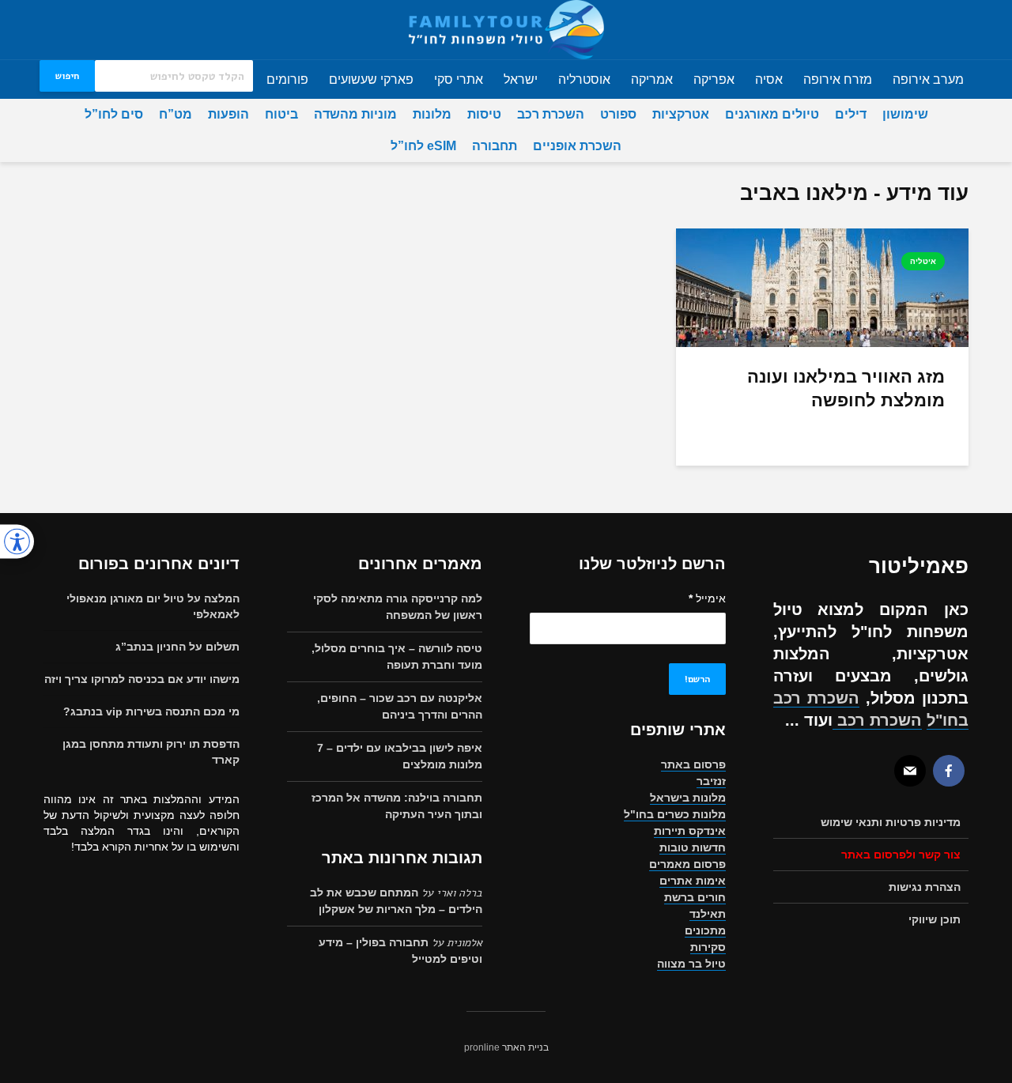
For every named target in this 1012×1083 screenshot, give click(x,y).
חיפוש (67, 76)
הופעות (228, 114)
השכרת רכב (550, 114)
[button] (17, 542)
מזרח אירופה (837, 79)
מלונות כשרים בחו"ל (675, 814)
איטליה (923, 261)
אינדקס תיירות (690, 831)
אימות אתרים (692, 880)
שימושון (905, 114)
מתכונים (705, 930)
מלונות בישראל (688, 797)
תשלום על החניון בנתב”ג (177, 646)
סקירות (708, 947)
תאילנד (707, 914)
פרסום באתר (693, 764)
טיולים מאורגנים (772, 114)
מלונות (432, 114)
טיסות (484, 114)
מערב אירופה (928, 79)
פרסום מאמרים (687, 864)
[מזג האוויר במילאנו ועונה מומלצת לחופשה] (822, 286)
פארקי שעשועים (371, 79)
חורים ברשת (695, 897)
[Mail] (910, 771)
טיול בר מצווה (691, 963)
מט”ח (175, 114)
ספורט (618, 114)
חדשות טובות (692, 847)
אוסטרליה (584, 79)
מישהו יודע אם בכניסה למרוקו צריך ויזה (142, 679)
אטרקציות (680, 114)
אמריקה (652, 79)
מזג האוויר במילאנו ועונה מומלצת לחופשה (846, 388)
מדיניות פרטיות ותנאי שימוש (891, 822)
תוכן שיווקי (934, 919)
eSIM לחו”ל (423, 146)
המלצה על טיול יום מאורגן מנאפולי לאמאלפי (153, 606)
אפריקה (713, 79)
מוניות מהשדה (355, 114)
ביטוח (281, 114)
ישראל (521, 79)
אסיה (769, 79)
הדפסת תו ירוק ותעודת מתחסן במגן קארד (151, 752)
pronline (482, 1047)
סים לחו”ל (114, 114)
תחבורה (494, 146)
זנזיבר (711, 781)
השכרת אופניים (577, 146)
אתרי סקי (458, 79)
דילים (851, 114)
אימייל (707, 598)
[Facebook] (949, 771)
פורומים (287, 79)
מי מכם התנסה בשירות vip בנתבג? (151, 711)
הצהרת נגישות (925, 887)
